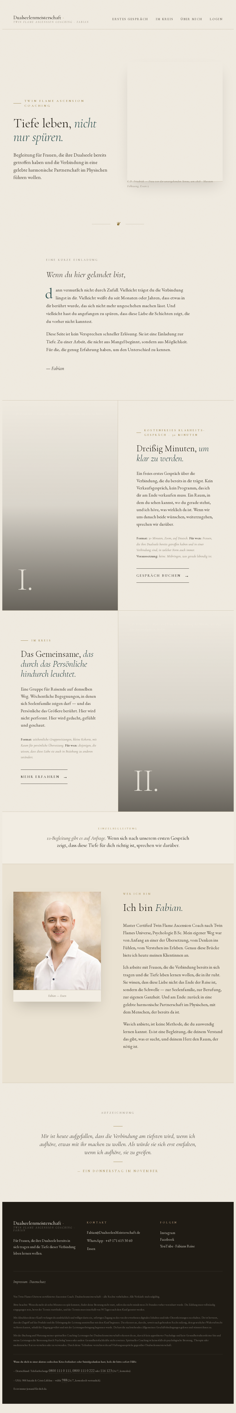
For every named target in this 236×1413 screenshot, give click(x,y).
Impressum (20, 1282)
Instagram (167, 1232)
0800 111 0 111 (60, 1370)
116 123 (106, 1370)
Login (216, 19)
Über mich (191, 19)
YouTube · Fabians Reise (177, 1246)
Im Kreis (165, 19)
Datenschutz (38, 1282)
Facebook (167, 1239)
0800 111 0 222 (83, 1370)
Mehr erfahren (44, 777)
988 (64, 1380)
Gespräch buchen (162, 576)
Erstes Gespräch (130, 19)
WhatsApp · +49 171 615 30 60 (110, 1240)
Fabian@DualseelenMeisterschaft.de (113, 1232)
